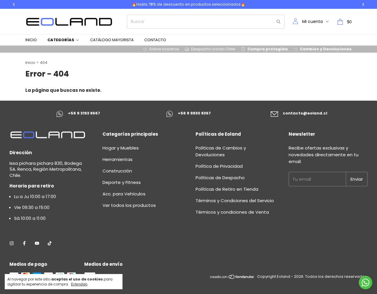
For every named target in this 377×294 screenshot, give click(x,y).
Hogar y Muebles (120, 148)
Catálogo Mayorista (112, 40)
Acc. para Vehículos (123, 194)
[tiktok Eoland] (49, 243)
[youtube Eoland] (37, 243)
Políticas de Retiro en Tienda (227, 189)
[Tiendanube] (232, 278)
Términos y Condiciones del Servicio (235, 200)
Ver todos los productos (129, 205)
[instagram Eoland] (11, 243)
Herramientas (117, 159)
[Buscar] (279, 22)
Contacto (155, 40)
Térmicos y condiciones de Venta (232, 212)
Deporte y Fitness (121, 182)
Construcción (117, 171)
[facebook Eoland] (24, 243)
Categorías (60, 40)
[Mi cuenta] (295, 21)
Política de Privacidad (219, 166)
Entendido (79, 284)
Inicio (31, 40)
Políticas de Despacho (220, 178)
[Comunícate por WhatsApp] (365, 282)
